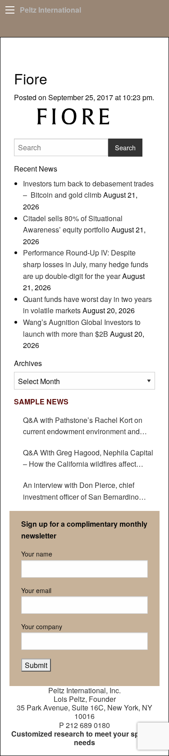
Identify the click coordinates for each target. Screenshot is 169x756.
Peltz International (50, 10)
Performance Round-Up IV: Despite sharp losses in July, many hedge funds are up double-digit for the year (85, 264)
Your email (36, 590)
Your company (41, 626)
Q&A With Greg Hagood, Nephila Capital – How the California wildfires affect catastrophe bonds (88, 458)
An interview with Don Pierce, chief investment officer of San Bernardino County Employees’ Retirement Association (81, 491)
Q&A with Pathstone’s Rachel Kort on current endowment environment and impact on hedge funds (82, 426)
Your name (36, 553)
